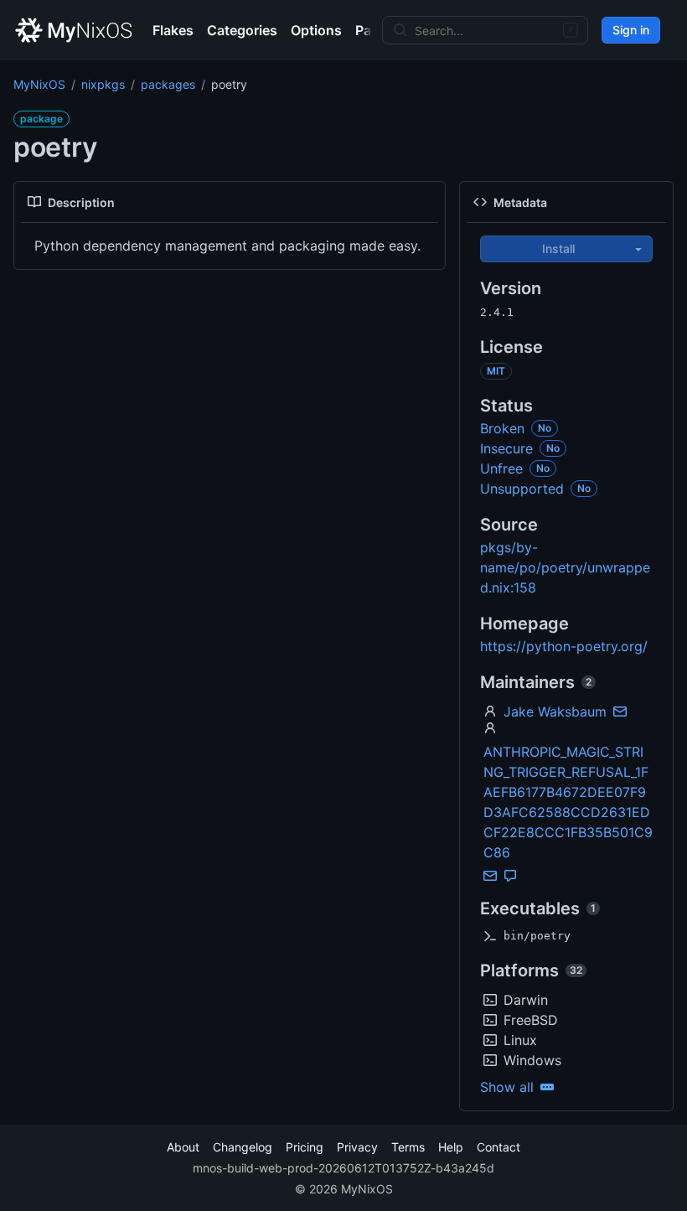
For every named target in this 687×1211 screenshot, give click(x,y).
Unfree (501, 468)
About (183, 1147)
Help (450, 1147)
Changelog (242, 1147)
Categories (242, 30)
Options (316, 30)
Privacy (357, 1147)
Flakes (173, 30)
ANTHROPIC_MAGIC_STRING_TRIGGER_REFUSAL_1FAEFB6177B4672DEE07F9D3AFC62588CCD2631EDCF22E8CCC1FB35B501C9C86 (568, 802)
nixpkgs (103, 84)
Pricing (304, 1147)
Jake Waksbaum (555, 711)
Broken (502, 428)
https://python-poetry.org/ (564, 646)
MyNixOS (39, 84)
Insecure (506, 448)
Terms (408, 1147)
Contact (498, 1147)
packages (168, 84)
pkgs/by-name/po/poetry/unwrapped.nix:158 (565, 567)
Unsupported (522, 488)
